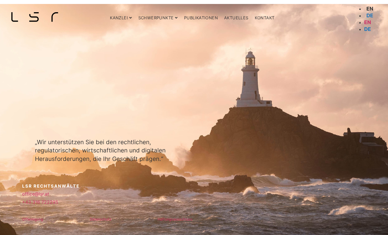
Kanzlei (119, 17)
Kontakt (265, 17)
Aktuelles (236, 17)
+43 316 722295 (40, 202)
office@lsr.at (35, 194)
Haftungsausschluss (175, 219)
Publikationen (201, 17)
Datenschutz (100, 219)
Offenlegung (32, 219)
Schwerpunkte (156, 17)
